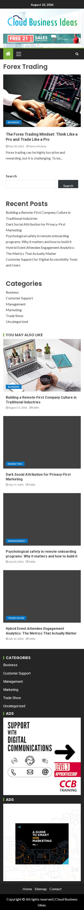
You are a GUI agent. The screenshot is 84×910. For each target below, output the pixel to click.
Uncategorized (17, 321)
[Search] (77, 54)
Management (16, 304)
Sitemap (41, 889)
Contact (56, 889)
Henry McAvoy (37, 146)
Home (27, 889)
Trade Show (14, 316)
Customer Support (19, 298)
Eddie (35, 407)
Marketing (14, 310)
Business (13, 122)
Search (11, 176)
